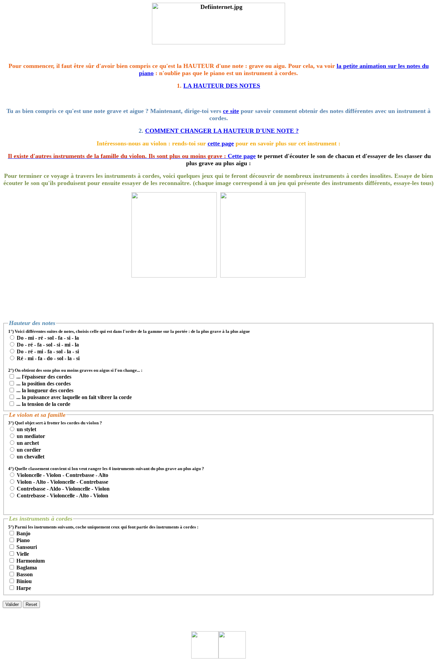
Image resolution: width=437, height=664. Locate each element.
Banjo (23, 533)
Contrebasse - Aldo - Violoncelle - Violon (63, 489)
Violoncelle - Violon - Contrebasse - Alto (62, 475)
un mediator (31, 436)
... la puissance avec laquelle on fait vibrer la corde (74, 397)
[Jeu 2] (174, 275)
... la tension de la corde (43, 404)
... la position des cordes (43, 383)
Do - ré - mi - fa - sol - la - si (48, 351)
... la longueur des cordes (44, 390)
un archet (28, 443)
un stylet (26, 429)
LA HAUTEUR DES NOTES (221, 85)
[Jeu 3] (263, 275)
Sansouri (26, 547)
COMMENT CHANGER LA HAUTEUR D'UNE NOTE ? (222, 130)
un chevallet (30, 457)
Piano (23, 540)
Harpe (23, 588)
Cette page (242, 156)
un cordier (29, 450)
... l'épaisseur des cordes (43, 377)
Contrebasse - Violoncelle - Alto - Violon (62, 495)
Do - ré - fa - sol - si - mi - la (48, 345)
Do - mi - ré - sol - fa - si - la (48, 338)
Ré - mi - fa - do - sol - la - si (48, 358)
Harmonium (30, 561)
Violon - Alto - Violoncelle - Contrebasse (62, 482)
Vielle (22, 554)
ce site (231, 111)
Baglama (26, 567)
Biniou (24, 581)
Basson (24, 574)
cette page (221, 143)
